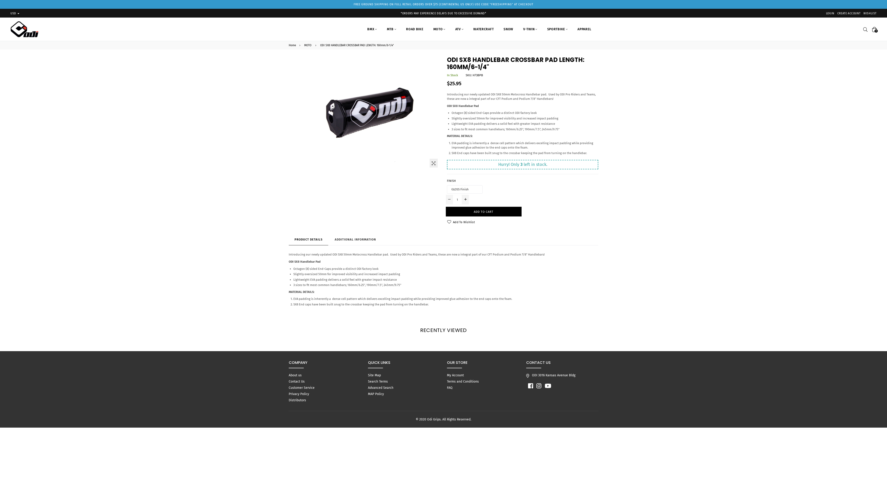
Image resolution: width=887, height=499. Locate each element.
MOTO (438, 29)
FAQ (450, 388)
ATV (458, 29)
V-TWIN (529, 29)
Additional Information (355, 239)
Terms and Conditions (463, 381)
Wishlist (870, 13)
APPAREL (584, 29)
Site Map (374, 375)
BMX (371, 29)
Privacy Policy (299, 394)
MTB (391, 29)
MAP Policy (376, 394)
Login (830, 13)
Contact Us (297, 381)
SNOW (508, 29)
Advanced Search (380, 388)
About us (295, 375)
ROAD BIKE (414, 29)
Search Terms (378, 381)
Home (292, 45)
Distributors (297, 400)
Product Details (308, 239)
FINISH (451, 181)
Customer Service (302, 388)
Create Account (848, 13)
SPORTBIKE (556, 29)
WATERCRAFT (483, 29)
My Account (455, 375)
